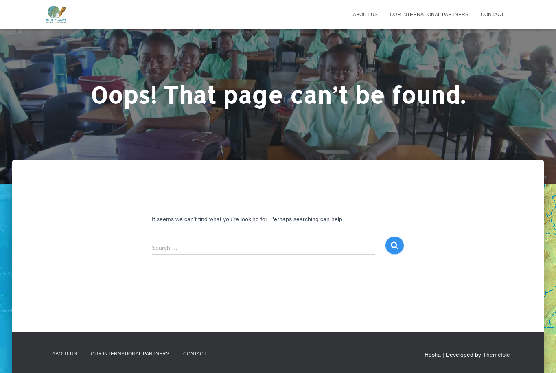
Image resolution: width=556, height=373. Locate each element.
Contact (492, 15)
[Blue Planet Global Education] (56, 14)
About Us (365, 15)
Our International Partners (429, 15)
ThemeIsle (496, 354)
